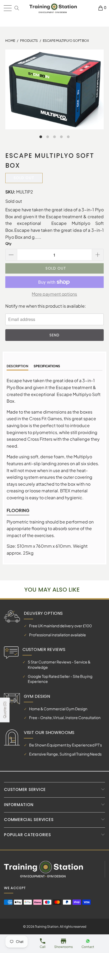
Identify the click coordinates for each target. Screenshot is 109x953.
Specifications (47, 366)
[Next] (93, 96)
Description (17, 366)
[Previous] (16, 96)
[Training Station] (53, 8)
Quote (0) (4, 710)
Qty (8, 243)
